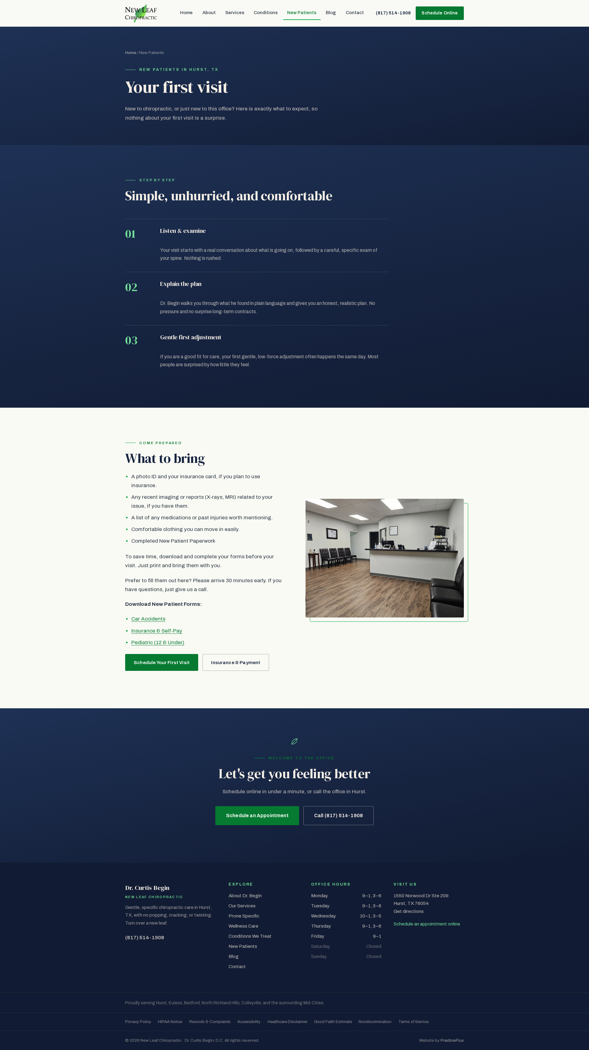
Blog (331, 12)
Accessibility (248, 1021)
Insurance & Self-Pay (156, 631)
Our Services (242, 905)
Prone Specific (244, 915)
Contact (355, 12)
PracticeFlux (452, 1040)
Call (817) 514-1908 (338, 815)
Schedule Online (440, 13)
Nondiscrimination (375, 1021)
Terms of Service (413, 1021)
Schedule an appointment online (427, 923)
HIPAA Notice (170, 1021)
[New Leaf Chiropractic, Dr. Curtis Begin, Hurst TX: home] (141, 13)
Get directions (409, 911)
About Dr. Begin (245, 895)
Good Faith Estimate (333, 1021)
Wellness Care (243, 926)
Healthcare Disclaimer (287, 1021)
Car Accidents (148, 619)
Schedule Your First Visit (162, 662)
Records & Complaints (210, 1021)
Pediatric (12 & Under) (157, 642)
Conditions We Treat (250, 936)
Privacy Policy (138, 1021)
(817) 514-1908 (393, 12)
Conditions (266, 12)
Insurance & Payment (235, 662)
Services (234, 12)
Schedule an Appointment (257, 815)
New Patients (301, 12)
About (209, 12)
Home (186, 12)
